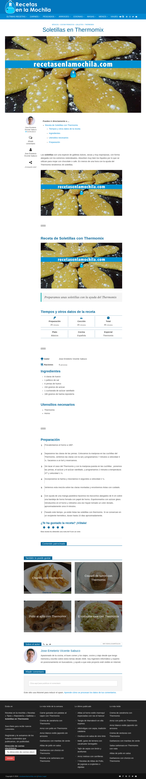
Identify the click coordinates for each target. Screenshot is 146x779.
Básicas (55, 24)
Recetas (31, 713)
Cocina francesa (67, 24)
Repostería (19, 716)
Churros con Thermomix (47, 577)
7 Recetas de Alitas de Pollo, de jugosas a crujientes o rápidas (91, 764)
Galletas (79, 24)
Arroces (64, 16)
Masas (90, 16)
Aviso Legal (42, 776)
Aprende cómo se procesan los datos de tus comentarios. (90, 692)
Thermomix (89, 24)
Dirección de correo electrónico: (14, 747)
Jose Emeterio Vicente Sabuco (30, 129)
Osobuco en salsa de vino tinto (92, 736)
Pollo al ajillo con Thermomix (47, 616)
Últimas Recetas (16, 16)
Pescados (48, 16)
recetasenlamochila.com (28, 776)
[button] (43, 527)
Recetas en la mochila (15, 713)
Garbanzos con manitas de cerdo (55, 741)
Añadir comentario (30, 142)
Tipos (9, 716)
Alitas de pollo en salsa (50, 745)
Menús (102, 16)
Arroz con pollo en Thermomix (53, 728)
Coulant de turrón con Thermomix (98, 577)
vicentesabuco (31, 131)
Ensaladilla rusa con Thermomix (98, 616)
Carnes (34, 16)
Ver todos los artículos (111, 643)
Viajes (114, 16)
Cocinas (78, 16)
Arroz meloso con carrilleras (90, 756)
